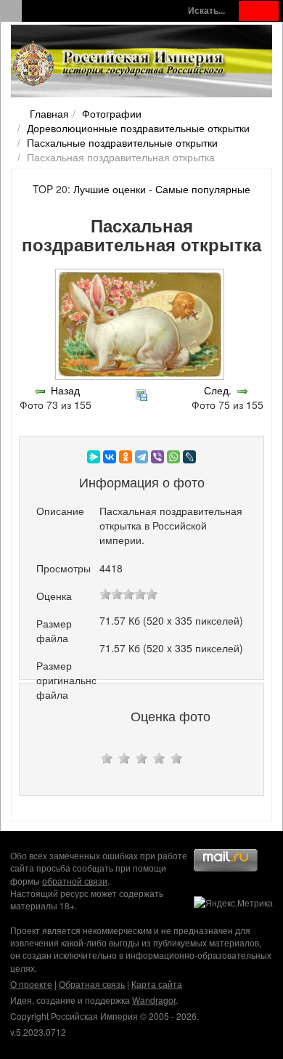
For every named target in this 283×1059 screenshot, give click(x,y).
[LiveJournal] (189, 456)
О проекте (31, 984)
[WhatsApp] (173, 456)
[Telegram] (141, 456)
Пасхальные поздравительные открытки (122, 142)
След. (217, 390)
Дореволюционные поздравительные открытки (138, 128)
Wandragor (154, 1000)
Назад (65, 390)
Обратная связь (92, 984)
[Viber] (157, 456)
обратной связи (74, 881)
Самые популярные (202, 189)
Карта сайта (156, 984)
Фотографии (112, 113)
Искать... (206, 10)
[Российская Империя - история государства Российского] (120, 64)
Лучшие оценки (109, 189)
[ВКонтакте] (109, 456)
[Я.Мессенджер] (93, 456)
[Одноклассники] (125, 456)
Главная (49, 113)
